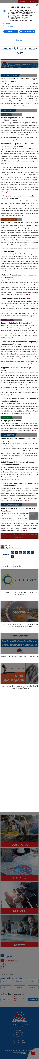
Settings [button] (19, 40)
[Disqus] (19, 726)
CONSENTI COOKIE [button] (27, 31)
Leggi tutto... (27, 106)
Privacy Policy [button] (9, 26)
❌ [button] (37, 5)
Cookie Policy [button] (9, 23)
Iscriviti (33, 999)
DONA (22, 1)
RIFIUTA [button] (11, 31)
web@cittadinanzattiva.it (12, 548)
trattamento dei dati (19, 999)
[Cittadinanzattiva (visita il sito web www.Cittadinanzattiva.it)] (19, 64)
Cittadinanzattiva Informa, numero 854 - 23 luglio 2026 (19, 656)
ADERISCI (33, 1)
